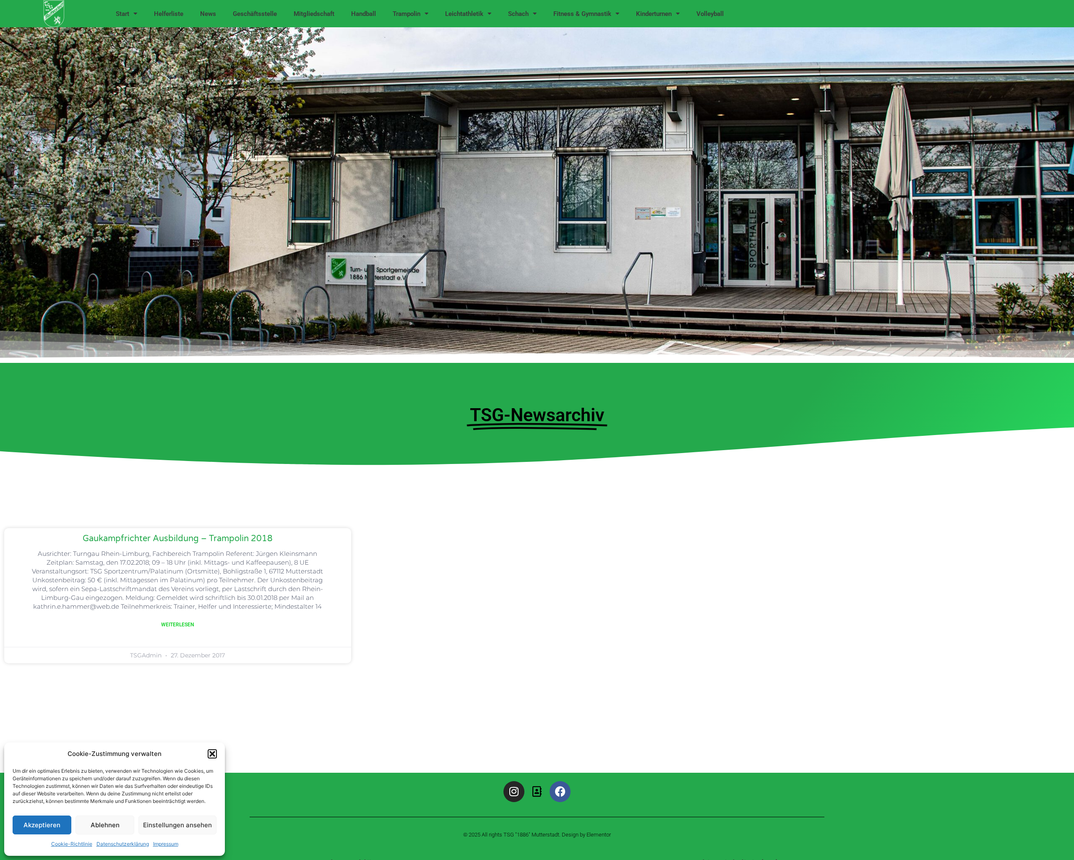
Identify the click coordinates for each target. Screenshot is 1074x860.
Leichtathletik (464, 14)
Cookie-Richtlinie (71, 844)
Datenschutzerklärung (122, 844)
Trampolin (406, 14)
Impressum (165, 844)
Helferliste (168, 14)
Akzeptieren (41, 825)
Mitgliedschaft (314, 14)
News (208, 14)
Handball (363, 14)
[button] (212, 754)
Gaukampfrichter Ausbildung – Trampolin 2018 (178, 539)
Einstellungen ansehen (177, 825)
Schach (518, 14)
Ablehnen (105, 825)
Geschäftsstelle (255, 14)
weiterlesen (177, 625)
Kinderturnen (654, 14)
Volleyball (710, 14)
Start (122, 14)
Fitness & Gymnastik (582, 14)
